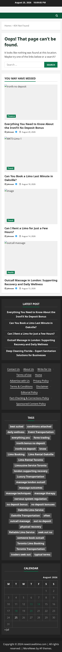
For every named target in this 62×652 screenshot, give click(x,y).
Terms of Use (23, 375)
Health (11, 272)
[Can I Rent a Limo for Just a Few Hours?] (31, 206)
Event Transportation (41, 432)
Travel (10, 168)
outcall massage (20, 521)
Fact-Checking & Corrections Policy (29, 398)
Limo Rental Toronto (30, 460)
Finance (11, 116)
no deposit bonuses (43, 504)
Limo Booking (16, 454)
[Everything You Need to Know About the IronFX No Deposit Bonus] (31, 102)
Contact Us (13, 369)
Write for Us (44, 369)
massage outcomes (30, 487)
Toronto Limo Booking (30, 543)
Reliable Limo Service (21, 532)
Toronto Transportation (31, 549)
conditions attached (39, 426)
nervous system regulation (30, 499)
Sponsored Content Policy (31, 403)
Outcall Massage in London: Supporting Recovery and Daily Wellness (31, 282)
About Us (28, 369)
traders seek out (21, 554)
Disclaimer (42, 386)
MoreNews (29, 648)
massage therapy (44, 493)
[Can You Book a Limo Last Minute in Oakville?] (31, 154)
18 (16, 611)
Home (38, 375)
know (42, 448)
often (47, 515)
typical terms (42, 554)
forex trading (42, 437)
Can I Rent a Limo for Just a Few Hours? (31, 333)
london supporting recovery (30, 471)
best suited (16, 426)
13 (31, 604)
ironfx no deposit (25, 448)
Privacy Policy (41, 380)
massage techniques (18, 493)
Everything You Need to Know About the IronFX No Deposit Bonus (29, 126)
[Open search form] (57, 16)
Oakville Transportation (25, 515)
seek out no (45, 532)
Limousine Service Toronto (30, 465)
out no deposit (42, 521)
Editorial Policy (29, 392)
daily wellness (16, 432)
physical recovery (30, 526)
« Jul (7, 629)
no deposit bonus (17, 504)
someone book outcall (30, 537)
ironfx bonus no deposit (30, 443)
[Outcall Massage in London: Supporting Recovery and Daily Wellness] (31, 258)
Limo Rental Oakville (40, 454)
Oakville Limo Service (30, 510)
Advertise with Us (20, 380)
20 (31, 611)
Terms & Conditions (21, 386)
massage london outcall (30, 482)
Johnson (10, 132)
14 (38, 604)
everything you (21, 437)
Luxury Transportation (30, 476)
